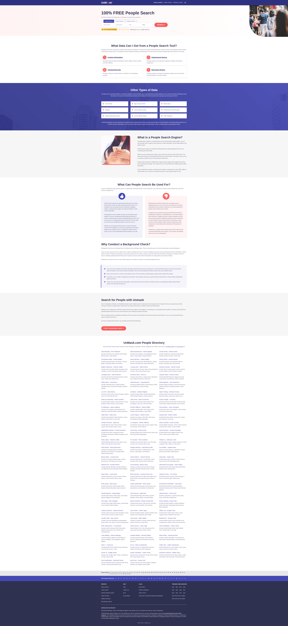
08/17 (184, 590)
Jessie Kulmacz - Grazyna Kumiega (170, 430)
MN (151, 572)
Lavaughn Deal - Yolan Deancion (111, 374)
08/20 (173, 590)
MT (158, 572)
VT (119, 573)
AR (115, 572)
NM (168, 572)
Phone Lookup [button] (168, 2)
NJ (166, 572)
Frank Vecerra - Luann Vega (138, 526)
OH (176, 572)
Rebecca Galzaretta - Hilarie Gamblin (112, 399)
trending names (170, 346)
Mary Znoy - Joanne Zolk (137, 560)
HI (129, 572)
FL (125, 572)
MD (145, 572)
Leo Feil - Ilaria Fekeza (108, 392)
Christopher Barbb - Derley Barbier (111, 359)
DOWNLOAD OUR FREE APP (108, 607)
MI (149, 572)
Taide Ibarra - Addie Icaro (108, 415)
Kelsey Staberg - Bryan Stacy (168, 501)
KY (139, 572)
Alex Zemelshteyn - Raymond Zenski (112, 560)
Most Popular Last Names (178, 598)
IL (132, 572)
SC (110, 573)
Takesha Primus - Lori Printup (168, 474)
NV (162, 572)
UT (118, 573)
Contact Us (126, 590)
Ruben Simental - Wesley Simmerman (141, 501)
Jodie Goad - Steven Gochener (139, 399)
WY (130, 573)
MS (154, 572)
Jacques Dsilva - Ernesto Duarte (169, 374)
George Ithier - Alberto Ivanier (168, 415)
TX (116, 573)
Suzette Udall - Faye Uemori (109, 518)
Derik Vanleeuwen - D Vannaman (111, 526)
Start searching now (113, 328)
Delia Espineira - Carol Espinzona (169, 382)
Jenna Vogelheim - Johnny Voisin (169, 526)
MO (156, 572)
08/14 (180, 592)
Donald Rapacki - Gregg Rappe (110, 493)
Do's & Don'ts (142, 587)
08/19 (177, 590)
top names (180, 346)
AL (110, 572)
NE (160, 572)
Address (131, 21)
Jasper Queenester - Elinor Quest (140, 483)
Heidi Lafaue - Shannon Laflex (110, 440)
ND (174, 572)
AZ (113, 572)
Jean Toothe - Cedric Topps (138, 510)
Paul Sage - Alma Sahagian (109, 501)
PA (182, 572)
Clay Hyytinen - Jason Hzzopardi (169, 407)
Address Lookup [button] (178, 2)
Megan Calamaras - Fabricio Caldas (112, 367)
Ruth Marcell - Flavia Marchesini (111, 447)
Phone (120, 21)
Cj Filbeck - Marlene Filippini (138, 392)
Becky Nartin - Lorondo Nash (110, 457)
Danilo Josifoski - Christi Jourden (169, 422)
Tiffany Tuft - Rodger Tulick (167, 510)
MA (148, 572)
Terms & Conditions (144, 590)
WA (123, 573)
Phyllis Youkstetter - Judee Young (140, 552)
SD (112, 573)
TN (114, 573)
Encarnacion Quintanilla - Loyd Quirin (170, 483)
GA (127, 572)
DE (124, 572)
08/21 (184, 587)
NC (172, 572)
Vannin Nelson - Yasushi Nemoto (140, 457)
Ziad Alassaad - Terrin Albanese (110, 351)
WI (127, 573)
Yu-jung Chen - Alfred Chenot (139, 367)
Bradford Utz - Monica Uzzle (167, 518)
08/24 (173, 587)
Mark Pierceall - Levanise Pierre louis (141, 474)
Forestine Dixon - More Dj (138, 374)
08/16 (173, 592)
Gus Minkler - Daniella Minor (167, 447)
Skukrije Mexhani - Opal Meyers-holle (141, 447)
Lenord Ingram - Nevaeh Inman (139, 415)
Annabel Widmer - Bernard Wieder (140, 535)
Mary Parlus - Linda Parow (109, 474)
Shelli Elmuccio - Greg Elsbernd (139, 382)
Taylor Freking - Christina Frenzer (169, 392)
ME (143, 572)
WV (126, 573)
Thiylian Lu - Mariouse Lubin (167, 440)
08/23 (177, 587)
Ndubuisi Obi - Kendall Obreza (110, 464)
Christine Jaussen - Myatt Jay (110, 422)
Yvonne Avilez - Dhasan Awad (168, 351)
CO (120, 572)
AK (112, 572)
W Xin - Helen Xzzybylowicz (138, 545)
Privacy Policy (142, 592)
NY (170, 572)
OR (180, 572)
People (109, 21)
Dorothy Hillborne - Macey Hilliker (140, 407)
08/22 (180, 587)
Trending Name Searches (179, 584)
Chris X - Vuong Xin (107, 545)
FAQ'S (124, 587)
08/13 (184, 592)
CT (122, 572)
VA (121, 573)
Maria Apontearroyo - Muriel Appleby (141, 351)
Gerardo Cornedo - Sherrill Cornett (169, 367)
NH (164, 572)
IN (134, 572)
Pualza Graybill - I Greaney (167, 399)
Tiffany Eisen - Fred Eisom (109, 382)
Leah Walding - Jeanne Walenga (111, 535)
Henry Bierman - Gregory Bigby (139, 359)
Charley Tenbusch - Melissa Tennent (112, 510)
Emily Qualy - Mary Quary (109, 483)
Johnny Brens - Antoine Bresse (168, 359)
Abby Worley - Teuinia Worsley (168, 535)
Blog (124, 592)
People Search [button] (158, 2)
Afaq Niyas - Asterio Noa (166, 457)
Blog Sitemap (126, 595)
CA (117, 572)
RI (184, 572)
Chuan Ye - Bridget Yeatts (109, 552)
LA (141, 572)
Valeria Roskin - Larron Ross (167, 493)
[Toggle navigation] (185, 2)
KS (137, 572)
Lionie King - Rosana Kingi (138, 430)
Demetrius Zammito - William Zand (169, 552)
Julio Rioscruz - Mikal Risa (138, 493)
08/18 (180, 590)
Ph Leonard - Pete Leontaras (139, 440)
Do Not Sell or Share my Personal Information (151, 595)
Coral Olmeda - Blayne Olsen (139, 464)
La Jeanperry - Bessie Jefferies (139, 422)
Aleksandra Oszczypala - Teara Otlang (170, 464)
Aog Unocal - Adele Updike (138, 518)
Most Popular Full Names (178, 595)
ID (131, 572)
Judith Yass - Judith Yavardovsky (169, 545)
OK (178, 572)
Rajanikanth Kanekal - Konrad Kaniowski (113, 430)
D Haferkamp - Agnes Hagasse (110, 407)
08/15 (177, 592)
